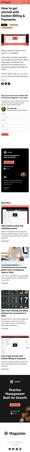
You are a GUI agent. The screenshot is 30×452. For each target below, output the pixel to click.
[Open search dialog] (24, 2)
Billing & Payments (7, 27)
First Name (3, 113)
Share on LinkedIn (5, 83)
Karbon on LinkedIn (10, 449)
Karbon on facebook (13, 449)
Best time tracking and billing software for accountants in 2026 (14, 313)
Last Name (3, 120)
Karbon (4, 25)
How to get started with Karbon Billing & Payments (13, 357)
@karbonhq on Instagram (17, 449)
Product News (13, 25)
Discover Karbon (9, 162)
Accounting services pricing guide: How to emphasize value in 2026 (13, 270)
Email (2, 126)
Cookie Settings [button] (15, 444)
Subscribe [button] (5, 134)
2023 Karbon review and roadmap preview (12, 227)
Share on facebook (2, 83)
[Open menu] (28, 2)
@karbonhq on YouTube (20, 449)
